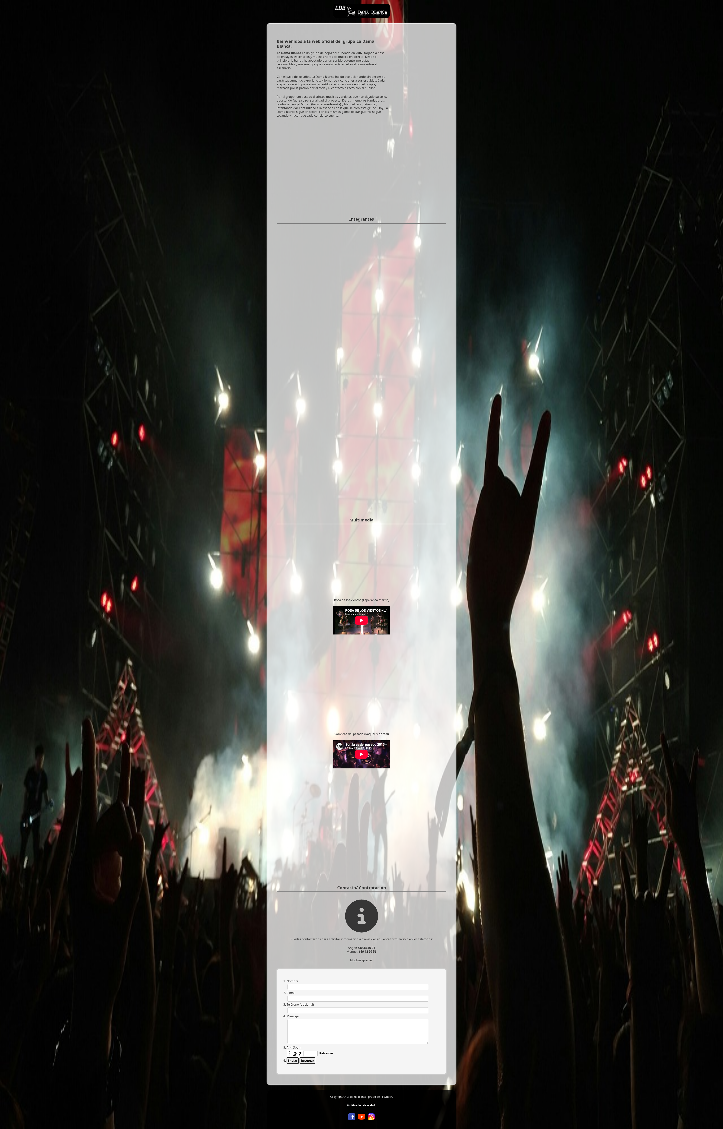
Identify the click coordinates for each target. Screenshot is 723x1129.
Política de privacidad (361, 1105)
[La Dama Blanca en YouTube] (361, 1116)
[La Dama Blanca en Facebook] (351, 1116)
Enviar (292, 1061)
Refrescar (326, 1053)
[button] (714, 1120)
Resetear (307, 1061)
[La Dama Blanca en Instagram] (371, 1116)
